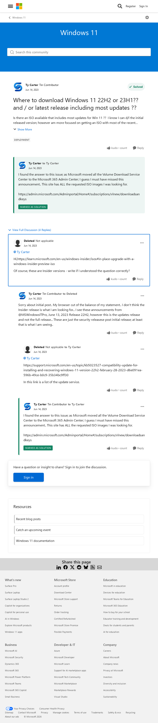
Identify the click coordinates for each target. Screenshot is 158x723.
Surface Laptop (12, 592)
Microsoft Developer (64, 657)
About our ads (12, 716)
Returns (58, 605)
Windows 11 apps (13, 631)
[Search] (119, 6)
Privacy (44, 712)
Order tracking (61, 612)
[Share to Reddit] (79, 567)
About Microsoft (111, 657)
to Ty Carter (50, 163)
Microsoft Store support (66, 599)
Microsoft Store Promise (66, 625)
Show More (24, 129)
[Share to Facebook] (65, 567)
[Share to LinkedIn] (59, 567)
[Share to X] (72, 567)
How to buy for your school (116, 612)
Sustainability (110, 696)
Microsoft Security (14, 657)
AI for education (111, 631)
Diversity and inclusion (114, 683)
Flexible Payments (63, 631)
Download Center (63, 592)
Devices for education (114, 592)
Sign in (29, 477)
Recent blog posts (28, 519)
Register (131, 6)
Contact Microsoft (27, 712)
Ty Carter (32, 85)
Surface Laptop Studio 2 (17, 599)
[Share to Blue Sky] (86, 567)
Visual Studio (60, 696)
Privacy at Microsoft (113, 670)
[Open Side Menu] (10, 6)
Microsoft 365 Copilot (16, 690)
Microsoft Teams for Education (118, 599)
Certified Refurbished (64, 618)
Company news (110, 663)
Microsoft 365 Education (115, 605)
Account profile (61, 585)
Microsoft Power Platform (17, 676)
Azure (57, 650)
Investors (107, 676)
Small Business (12, 696)
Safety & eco (114, 712)
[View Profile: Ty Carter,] (22, 165)
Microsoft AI (11, 650)
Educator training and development (120, 618)
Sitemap (9, 712)
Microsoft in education (114, 585)
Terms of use (80, 712)
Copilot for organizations (17, 605)
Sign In (143, 6)
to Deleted (70, 294)
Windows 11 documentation (35, 541)
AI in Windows (12, 618)
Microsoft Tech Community (67, 676)
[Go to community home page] (19, 6)
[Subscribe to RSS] (93, 567)
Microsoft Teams (13, 683)
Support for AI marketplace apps (70, 670)
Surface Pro (10, 585)
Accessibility (109, 690)
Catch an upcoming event (33, 530)
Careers (107, 650)
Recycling (130, 712)
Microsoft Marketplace (65, 683)
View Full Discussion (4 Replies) (31, 230)
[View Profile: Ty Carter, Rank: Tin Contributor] (18, 87)
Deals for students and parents (118, 625)
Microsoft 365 (12, 670)
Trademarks (97, 712)
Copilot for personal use (17, 612)
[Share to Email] (99, 567)
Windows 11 (19, 17)
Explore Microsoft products (18, 625)
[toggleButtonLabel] (147, 17)
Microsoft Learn (62, 663)
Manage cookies (61, 712)
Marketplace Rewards (65, 690)
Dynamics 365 (12, 663)
